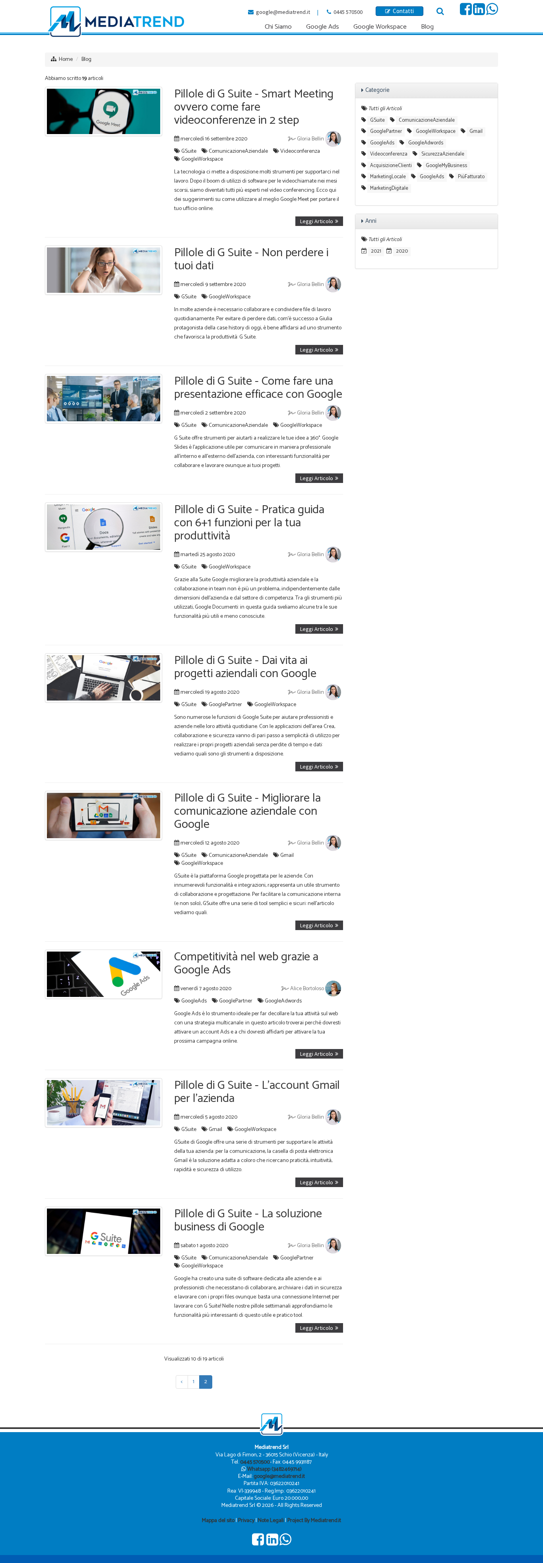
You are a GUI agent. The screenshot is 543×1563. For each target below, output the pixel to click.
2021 (376, 251)
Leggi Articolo (316, 221)
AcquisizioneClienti (391, 166)
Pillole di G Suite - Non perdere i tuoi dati (251, 259)
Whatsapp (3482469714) (274, 1469)
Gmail (287, 855)
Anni (370, 221)
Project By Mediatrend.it (314, 1520)
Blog (86, 59)
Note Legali (271, 1520)
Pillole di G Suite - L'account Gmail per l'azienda (257, 1092)
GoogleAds (194, 1001)
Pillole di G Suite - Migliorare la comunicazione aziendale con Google (247, 811)
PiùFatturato (471, 177)
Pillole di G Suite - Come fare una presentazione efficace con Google (258, 388)
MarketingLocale (388, 177)
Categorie (377, 90)
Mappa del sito (218, 1520)
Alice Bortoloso (307, 988)
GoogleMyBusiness (446, 166)
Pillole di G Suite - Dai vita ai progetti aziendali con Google (245, 667)
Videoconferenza (300, 151)
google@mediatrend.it (283, 12)
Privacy (246, 1520)
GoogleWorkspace (202, 159)
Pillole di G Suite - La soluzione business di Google (248, 1220)
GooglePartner (225, 704)
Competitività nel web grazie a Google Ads (246, 963)
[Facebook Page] (466, 12)
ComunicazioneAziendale (238, 151)
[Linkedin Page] (479, 12)
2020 (402, 251)
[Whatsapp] (492, 12)
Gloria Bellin (310, 139)
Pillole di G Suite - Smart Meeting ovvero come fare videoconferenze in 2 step (254, 107)
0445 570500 (348, 12)
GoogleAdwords (283, 1001)
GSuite (188, 151)
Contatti (402, 11)
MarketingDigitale (389, 188)
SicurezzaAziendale (442, 154)
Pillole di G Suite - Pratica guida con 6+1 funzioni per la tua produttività (249, 523)
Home (66, 59)
